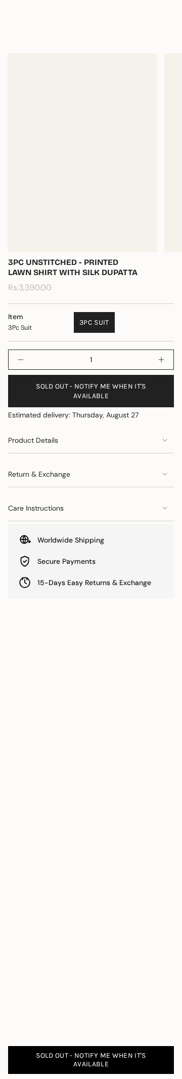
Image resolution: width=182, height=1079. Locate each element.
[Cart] (167, 34)
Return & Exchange (39, 474)
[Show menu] (13, 34)
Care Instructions (36, 508)
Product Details (33, 440)
